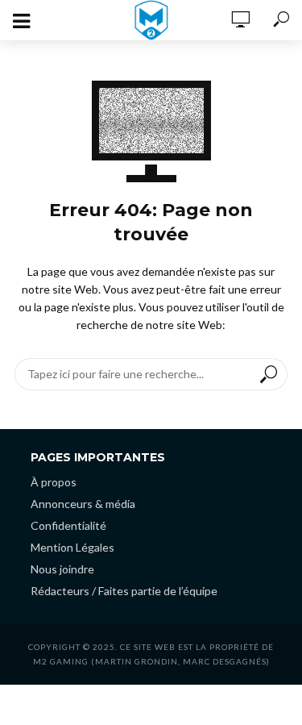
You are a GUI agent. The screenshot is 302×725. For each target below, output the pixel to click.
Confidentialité (68, 525)
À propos (54, 482)
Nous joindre (62, 569)
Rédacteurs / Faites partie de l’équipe (124, 591)
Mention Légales (72, 547)
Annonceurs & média (83, 503)
